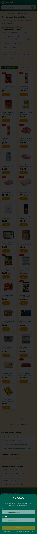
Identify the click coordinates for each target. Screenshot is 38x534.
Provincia (4, 509)
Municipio (4, 516)
